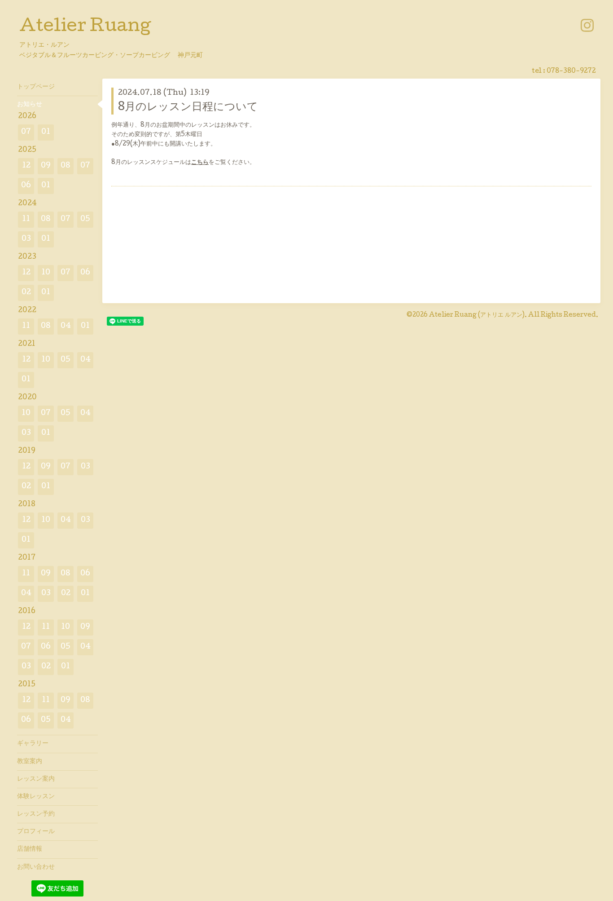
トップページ (36, 87)
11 (26, 219)
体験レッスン (36, 796)
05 (85, 219)
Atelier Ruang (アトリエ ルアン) (477, 315)
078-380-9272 (571, 71)
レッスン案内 (36, 779)
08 (65, 166)
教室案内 (29, 761)
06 (26, 186)
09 (46, 166)
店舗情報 (29, 849)
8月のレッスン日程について (188, 108)
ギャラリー (32, 743)
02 (26, 292)
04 (66, 326)
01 (45, 132)
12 (26, 166)
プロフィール (36, 831)
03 (26, 239)
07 (26, 132)
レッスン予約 (36, 814)
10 (45, 273)
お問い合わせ (36, 867)
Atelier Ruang (85, 27)
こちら (200, 162)
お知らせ (29, 104)
